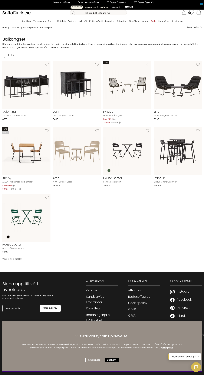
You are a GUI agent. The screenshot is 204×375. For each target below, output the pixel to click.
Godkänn (111, 360)
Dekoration (122, 21)
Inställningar (94, 360)
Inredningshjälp (98, 314)
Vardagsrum (39, 21)
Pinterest (183, 307)
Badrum (72, 21)
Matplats (61, 21)
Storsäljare (134, 21)
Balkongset (46, 28)
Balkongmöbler (30, 28)
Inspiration (177, 21)
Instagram (185, 291)
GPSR (132, 315)
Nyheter (145, 21)
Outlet (154, 21)
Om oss (91, 290)
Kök (85, 21)
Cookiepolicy (137, 303)
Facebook (184, 299)
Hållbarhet (94, 320)
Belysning (109, 21)
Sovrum (51, 21)
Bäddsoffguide (139, 296)
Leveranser (94, 302)
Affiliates (134, 290)
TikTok (181, 315)
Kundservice (95, 296)
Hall (80, 21)
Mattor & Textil (96, 21)
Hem (4, 28)
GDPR (132, 309)
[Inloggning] (184, 12)
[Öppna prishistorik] (114, 119)
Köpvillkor (93, 308)
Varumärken (164, 21)
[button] (102, 7)
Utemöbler (26, 21)
